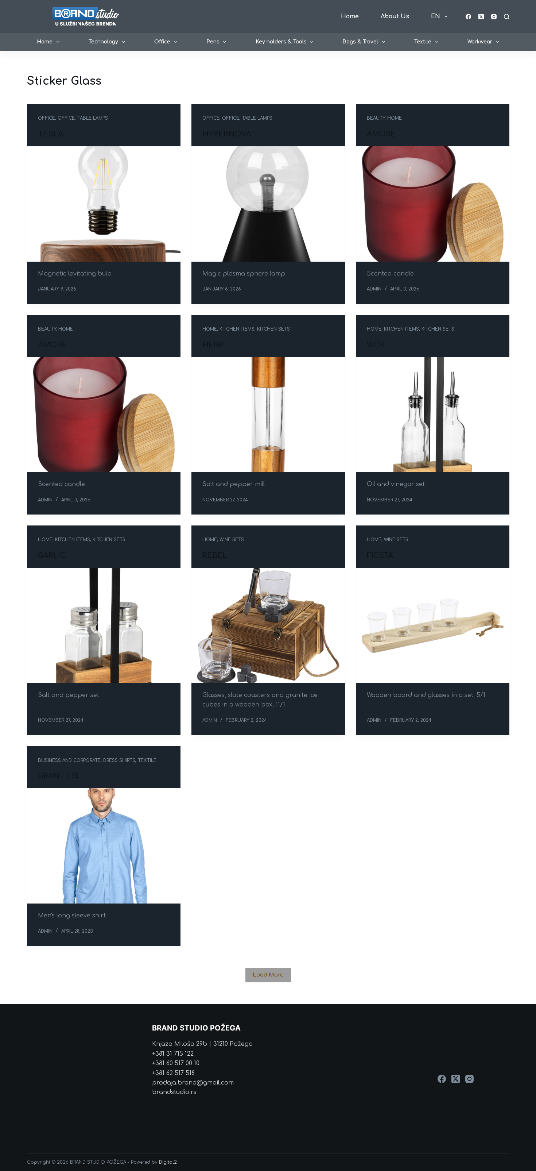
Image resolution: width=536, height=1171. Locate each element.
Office (162, 42)
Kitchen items (237, 329)
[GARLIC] (103, 625)
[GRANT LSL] (103, 846)
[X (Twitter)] (481, 16)
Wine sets (232, 539)
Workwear (479, 42)
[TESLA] (103, 204)
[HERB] (268, 415)
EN (435, 16)
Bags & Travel (360, 42)
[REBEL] (268, 625)
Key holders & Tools (281, 42)
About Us (395, 16)
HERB (213, 345)
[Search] (506, 16)
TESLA (50, 134)
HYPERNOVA (226, 134)
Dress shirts (119, 760)
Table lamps (92, 118)
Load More (268, 975)
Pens (213, 42)
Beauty (376, 118)
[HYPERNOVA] (268, 204)
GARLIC (52, 555)
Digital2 (168, 1162)
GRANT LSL (59, 776)
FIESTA (380, 555)
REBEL (214, 555)
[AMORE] (432, 204)
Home (350, 16)
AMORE (381, 134)
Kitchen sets (273, 329)
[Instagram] (494, 16)
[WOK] (432, 415)
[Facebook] (468, 16)
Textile (422, 42)
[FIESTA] (432, 625)
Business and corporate (69, 760)
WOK (376, 345)
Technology (103, 42)
